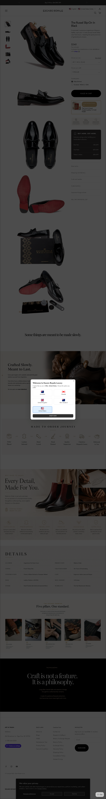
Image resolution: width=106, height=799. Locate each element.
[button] (42, 393)
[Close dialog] (74, 381)
